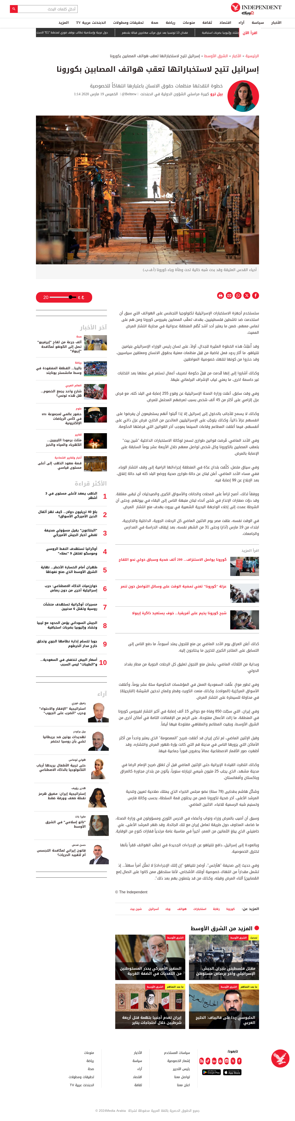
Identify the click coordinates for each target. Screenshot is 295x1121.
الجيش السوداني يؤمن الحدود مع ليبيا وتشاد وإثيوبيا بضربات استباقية (67, 625)
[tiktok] (208, 1061)
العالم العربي (73, 385)
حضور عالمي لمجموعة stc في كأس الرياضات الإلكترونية (62, 418)
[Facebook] (239, 1061)
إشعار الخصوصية (178, 1061)
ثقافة (207, 22)
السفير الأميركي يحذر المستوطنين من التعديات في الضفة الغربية (151, 971)
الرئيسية (252, 56)
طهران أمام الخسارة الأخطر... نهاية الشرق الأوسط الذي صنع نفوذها (69, 569)
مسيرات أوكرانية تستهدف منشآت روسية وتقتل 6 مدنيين (70, 606)
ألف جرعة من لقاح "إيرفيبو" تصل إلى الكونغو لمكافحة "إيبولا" (59, 346)
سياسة (258, 22)
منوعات (189, 22)
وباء (168, 909)
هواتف (182, 909)
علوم (79, 408)
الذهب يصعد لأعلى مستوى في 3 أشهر (71, 495)
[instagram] (226, 1061)
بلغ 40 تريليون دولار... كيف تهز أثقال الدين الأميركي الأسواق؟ (67, 514)
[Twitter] (233, 1061)
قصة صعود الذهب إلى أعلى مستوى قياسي (60, 465)
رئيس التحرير (181, 1069)
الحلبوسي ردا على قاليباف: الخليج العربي (225, 1020)
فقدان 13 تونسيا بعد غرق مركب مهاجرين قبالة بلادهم (179, 32)
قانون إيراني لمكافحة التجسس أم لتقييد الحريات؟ (61, 852)
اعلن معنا (183, 1085)
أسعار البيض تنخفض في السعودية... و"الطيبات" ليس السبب (68, 662)
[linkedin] (214, 1061)
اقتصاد (225, 22)
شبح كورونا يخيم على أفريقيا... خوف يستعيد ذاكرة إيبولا (179, 613)
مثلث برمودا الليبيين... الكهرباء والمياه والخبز (64, 442)
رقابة (216, 909)
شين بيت (136, 909)
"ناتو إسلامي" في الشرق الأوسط (65, 824)
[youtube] (220, 1061)
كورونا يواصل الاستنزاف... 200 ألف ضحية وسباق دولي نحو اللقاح (173, 560)
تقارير (78, 434)
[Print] (220, 295)
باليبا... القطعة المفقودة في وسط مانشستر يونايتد (59, 370)
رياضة (170, 22)
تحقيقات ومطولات (128, 22)
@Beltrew (129, 94)
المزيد (64, 22)
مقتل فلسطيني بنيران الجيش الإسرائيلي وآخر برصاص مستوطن (225, 971)
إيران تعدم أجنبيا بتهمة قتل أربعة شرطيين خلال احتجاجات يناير (152, 1020)
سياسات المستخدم (177, 1052)
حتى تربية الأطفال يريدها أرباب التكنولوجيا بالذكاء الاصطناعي (61, 767)
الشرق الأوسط (216, 56)
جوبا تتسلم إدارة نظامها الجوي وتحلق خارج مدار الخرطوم (67, 643)
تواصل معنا (182, 1077)
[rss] (201, 1061)
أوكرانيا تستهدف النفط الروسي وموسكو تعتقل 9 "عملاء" (71, 551)
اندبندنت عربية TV (91, 22)
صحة (154, 22)
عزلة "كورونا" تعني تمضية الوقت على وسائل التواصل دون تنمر (174, 587)
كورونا (230, 909)
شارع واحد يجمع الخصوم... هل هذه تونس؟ (61, 393)
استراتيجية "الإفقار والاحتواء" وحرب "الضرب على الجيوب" (62, 711)
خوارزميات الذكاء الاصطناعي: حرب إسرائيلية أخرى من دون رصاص (71, 588)
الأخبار (276, 22)
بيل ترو (216, 94)
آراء (241, 22)
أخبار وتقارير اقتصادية (68, 457)
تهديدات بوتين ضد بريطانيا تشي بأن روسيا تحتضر (64, 739)
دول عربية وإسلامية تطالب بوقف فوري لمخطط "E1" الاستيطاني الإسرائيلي (86, 32)
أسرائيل (153, 909)
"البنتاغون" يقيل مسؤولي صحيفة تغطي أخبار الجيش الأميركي (70, 532)
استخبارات (199, 909)
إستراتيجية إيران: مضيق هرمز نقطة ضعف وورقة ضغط (62, 796)
